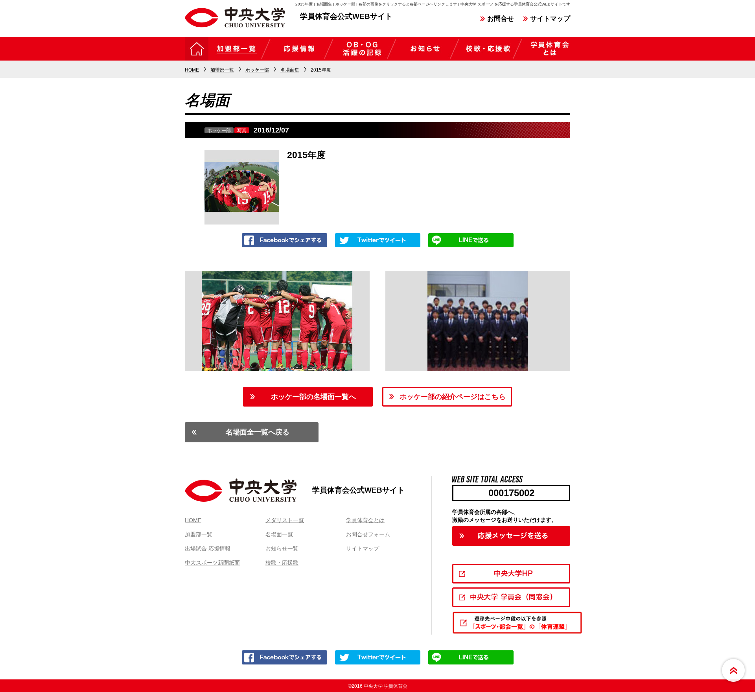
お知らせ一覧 (281, 548)
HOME (193, 520)
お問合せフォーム (368, 534)
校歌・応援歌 (281, 562)
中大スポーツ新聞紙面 (212, 562)
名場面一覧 (279, 534)
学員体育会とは (365, 520)
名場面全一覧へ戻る (257, 432)
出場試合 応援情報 (207, 548)
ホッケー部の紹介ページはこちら (453, 397)
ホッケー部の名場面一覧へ (313, 397)
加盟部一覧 (198, 534)
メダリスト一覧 (284, 520)
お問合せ (500, 18)
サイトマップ (550, 18)
